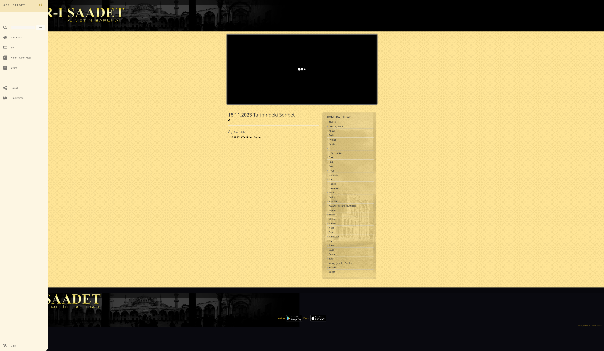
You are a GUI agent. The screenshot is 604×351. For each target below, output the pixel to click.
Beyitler (332, 144)
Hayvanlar (334, 188)
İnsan (331, 192)
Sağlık (332, 249)
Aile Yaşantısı (336, 126)
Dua (331, 157)
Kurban (332, 214)
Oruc (331, 232)
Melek (332, 219)
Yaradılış (333, 267)
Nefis (331, 227)
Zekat (332, 271)
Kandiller (333, 201)
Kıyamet (333, 210)
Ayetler (332, 139)
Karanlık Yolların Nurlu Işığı (343, 205)
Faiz (331, 161)
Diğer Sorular (335, 153)
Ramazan (334, 236)
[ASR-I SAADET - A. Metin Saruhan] (75, 14)
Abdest (332, 122)
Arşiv (331, 135)
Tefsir (331, 258)
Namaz (332, 223)
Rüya (331, 245)
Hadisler (333, 183)
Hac (331, 179)
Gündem (333, 175)
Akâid (332, 131)
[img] (229, 120)
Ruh (331, 241)
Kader (332, 197)
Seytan (332, 254)
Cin (330, 148)
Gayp (331, 170)
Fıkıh (331, 166)
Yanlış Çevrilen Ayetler (340, 263)
